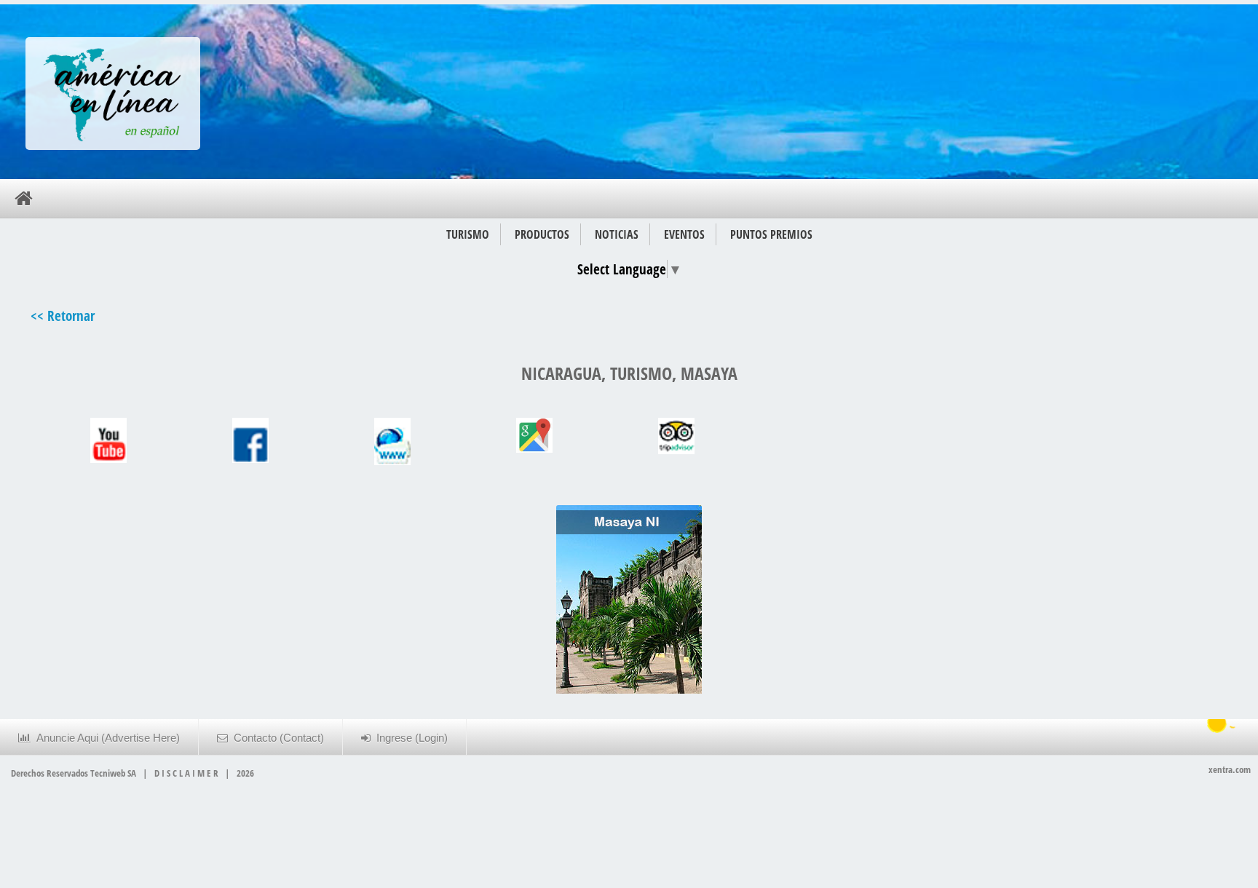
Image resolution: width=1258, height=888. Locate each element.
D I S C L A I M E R (186, 773)
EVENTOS (684, 234)
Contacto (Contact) (276, 738)
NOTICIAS (616, 234)
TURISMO (467, 234)
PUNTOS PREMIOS (771, 234)
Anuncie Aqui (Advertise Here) (105, 738)
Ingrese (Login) (409, 738)
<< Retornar (63, 315)
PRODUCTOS (542, 234)
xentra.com (1229, 769)
